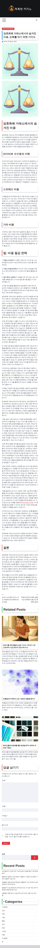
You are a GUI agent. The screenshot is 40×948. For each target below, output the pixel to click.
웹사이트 (5, 825)
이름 (4, 806)
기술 (3, 917)
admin (5, 41)
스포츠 (4, 931)
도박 (3, 924)
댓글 (4, 780)
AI (2, 942)
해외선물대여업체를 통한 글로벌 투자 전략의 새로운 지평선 (19, 746)
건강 (3, 910)
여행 (3, 935)
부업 (3, 928)
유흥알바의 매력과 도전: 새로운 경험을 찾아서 (19, 699)
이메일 (5, 816)
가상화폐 (4, 907)
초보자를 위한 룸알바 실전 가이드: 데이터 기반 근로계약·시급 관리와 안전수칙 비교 (19, 646)
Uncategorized (8, 29)
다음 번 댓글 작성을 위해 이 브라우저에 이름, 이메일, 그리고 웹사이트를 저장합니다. (21, 835)
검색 (3, 854)
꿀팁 (3, 921)
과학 (3, 914)
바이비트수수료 (27, 502)
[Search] (36, 20)
